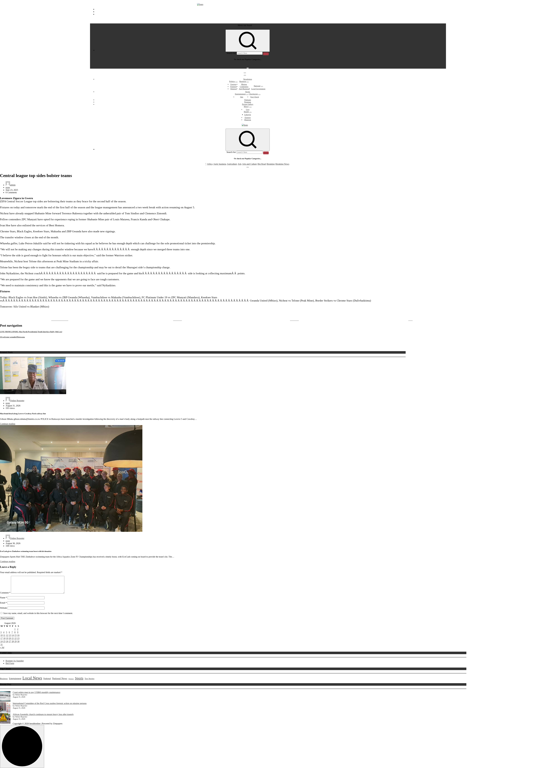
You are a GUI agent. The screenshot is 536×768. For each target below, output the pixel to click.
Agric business (219, 65)
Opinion (233, 89)
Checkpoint (253, 94)
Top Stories (89, 678)
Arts (239, 65)
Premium (247, 102)
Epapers (248, 117)
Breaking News (282, 65)
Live (247, 109)
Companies (244, 87)
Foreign (233, 84)
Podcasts (247, 100)
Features (233, 87)
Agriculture (232, 65)
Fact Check (254, 97)
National (257, 86)
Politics (232, 81)
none (8, 187)
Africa (210, 65)
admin (12, 185)
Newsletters (247, 79)
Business (242, 81)
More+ (246, 106)
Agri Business (244, 89)
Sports (247, 92)
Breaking (271, 65)
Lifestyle (247, 115)
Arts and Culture (249, 65)
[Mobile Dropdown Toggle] (262, 86)
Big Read (262, 65)
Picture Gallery (247, 104)
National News (59, 678)
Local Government (258, 89)
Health (246, 112)
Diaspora (247, 120)
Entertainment (240, 94)
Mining (244, 84)
